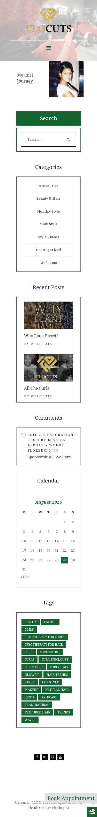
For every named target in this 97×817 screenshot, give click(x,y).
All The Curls (36, 388)
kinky (30, 682)
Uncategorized (48, 250)
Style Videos (48, 237)
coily (29, 629)
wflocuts (42, 344)
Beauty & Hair (48, 198)
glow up (32, 675)
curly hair (59, 667)
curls (29, 660)
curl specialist (55, 660)
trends (63, 712)
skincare (49, 697)
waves (30, 720)
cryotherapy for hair (44, 644)
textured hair (37, 712)
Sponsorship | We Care (49, 457)
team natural (37, 705)
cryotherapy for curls (45, 637)
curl (29, 652)
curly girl (34, 667)
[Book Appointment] (92, 812)
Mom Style (48, 224)
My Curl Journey (25, 78)
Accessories (48, 186)
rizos (29, 697)
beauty (31, 622)
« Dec (24, 577)
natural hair (57, 690)
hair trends (57, 675)
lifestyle (50, 682)
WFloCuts (48, 263)
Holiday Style (48, 211)
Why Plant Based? (41, 335)
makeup (31, 690)
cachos (50, 622)
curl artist (50, 652)
